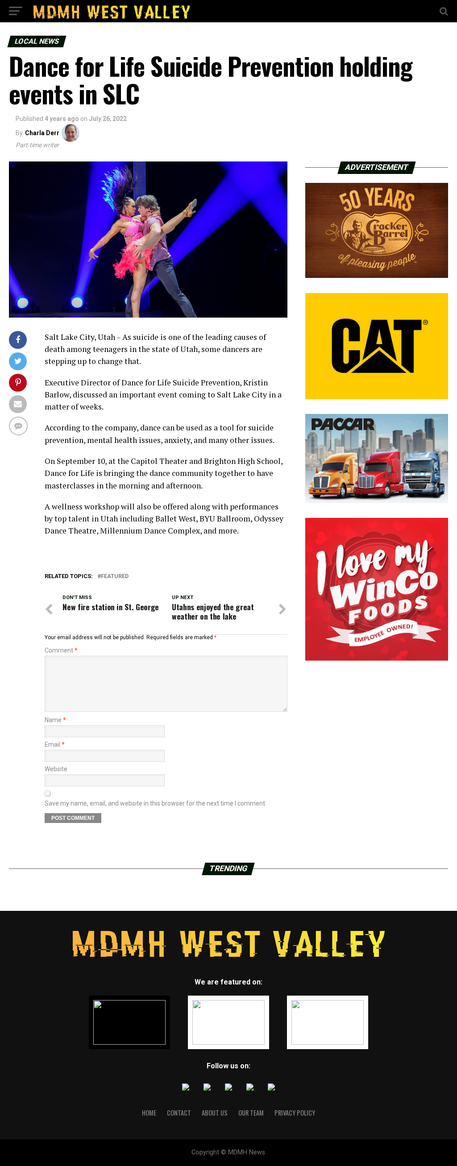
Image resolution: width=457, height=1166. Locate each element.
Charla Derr (42, 132)
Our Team (251, 1112)
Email (55, 744)
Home (149, 1112)
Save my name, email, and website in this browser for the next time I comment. (155, 803)
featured (115, 576)
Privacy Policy (294, 1112)
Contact (179, 1112)
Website (56, 769)
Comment (61, 650)
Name (55, 720)
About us (215, 1112)
